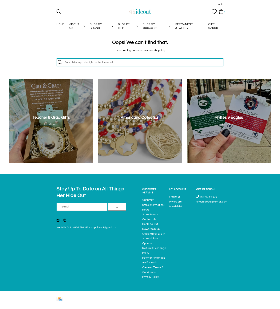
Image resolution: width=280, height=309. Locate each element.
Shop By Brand (96, 26)
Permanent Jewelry (184, 26)
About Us (74, 26)
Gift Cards (213, 26)
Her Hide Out (64, 227)
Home (61, 24)
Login (220, 4)
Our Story (148, 200)
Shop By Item (124, 26)
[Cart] (221, 11)
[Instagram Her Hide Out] (64, 221)
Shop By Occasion (150, 26)
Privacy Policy (150, 277)
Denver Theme (189, 304)
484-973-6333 (80, 227)
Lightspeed (219, 304)
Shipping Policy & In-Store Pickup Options (154, 238)
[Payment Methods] (60, 300)
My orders (175, 201)
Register (174, 196)
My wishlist (175, 206)
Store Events (150, 214)
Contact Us (149, 219)
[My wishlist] (214, 11)
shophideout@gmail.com (103, 227)
